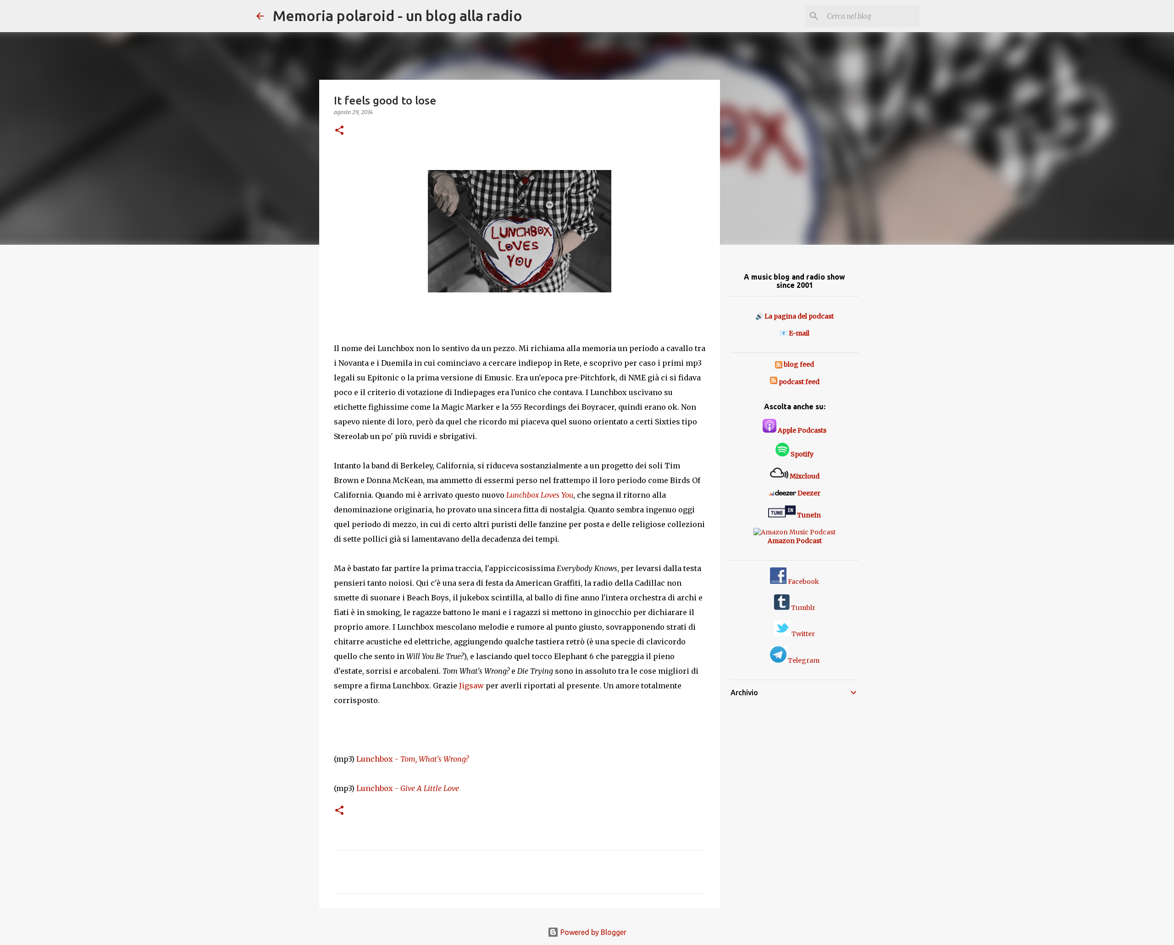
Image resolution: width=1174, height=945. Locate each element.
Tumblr (802, 608)
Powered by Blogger (592, 932)
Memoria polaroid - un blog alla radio (397, 15)
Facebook (802, 581)
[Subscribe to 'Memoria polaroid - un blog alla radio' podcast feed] (773, 382)
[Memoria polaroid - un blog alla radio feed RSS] (779, 364)
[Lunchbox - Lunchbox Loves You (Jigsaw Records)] (519, 233)
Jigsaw (471, 685)
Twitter (802, 634)
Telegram (803, 660)
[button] (339, 131)
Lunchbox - (412, 759)
